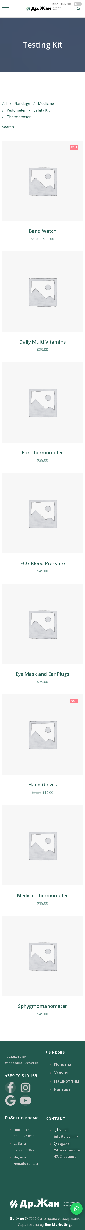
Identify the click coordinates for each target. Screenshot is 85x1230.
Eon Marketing (58, 1224)
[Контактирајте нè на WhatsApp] (76, 1209)
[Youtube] (25, 1100)
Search (8, 126)
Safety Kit (42, 110)
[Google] (10, 1100)
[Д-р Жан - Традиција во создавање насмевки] (43, 8)
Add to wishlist (72, 217)
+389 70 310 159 (21, 1076)
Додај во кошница (36, 218)
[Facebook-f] (10, 1087)
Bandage (22, 103)
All (4, 103)
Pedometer (16, 110)
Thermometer (19, 116)
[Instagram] (25, 1087)
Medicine (46, 103)
